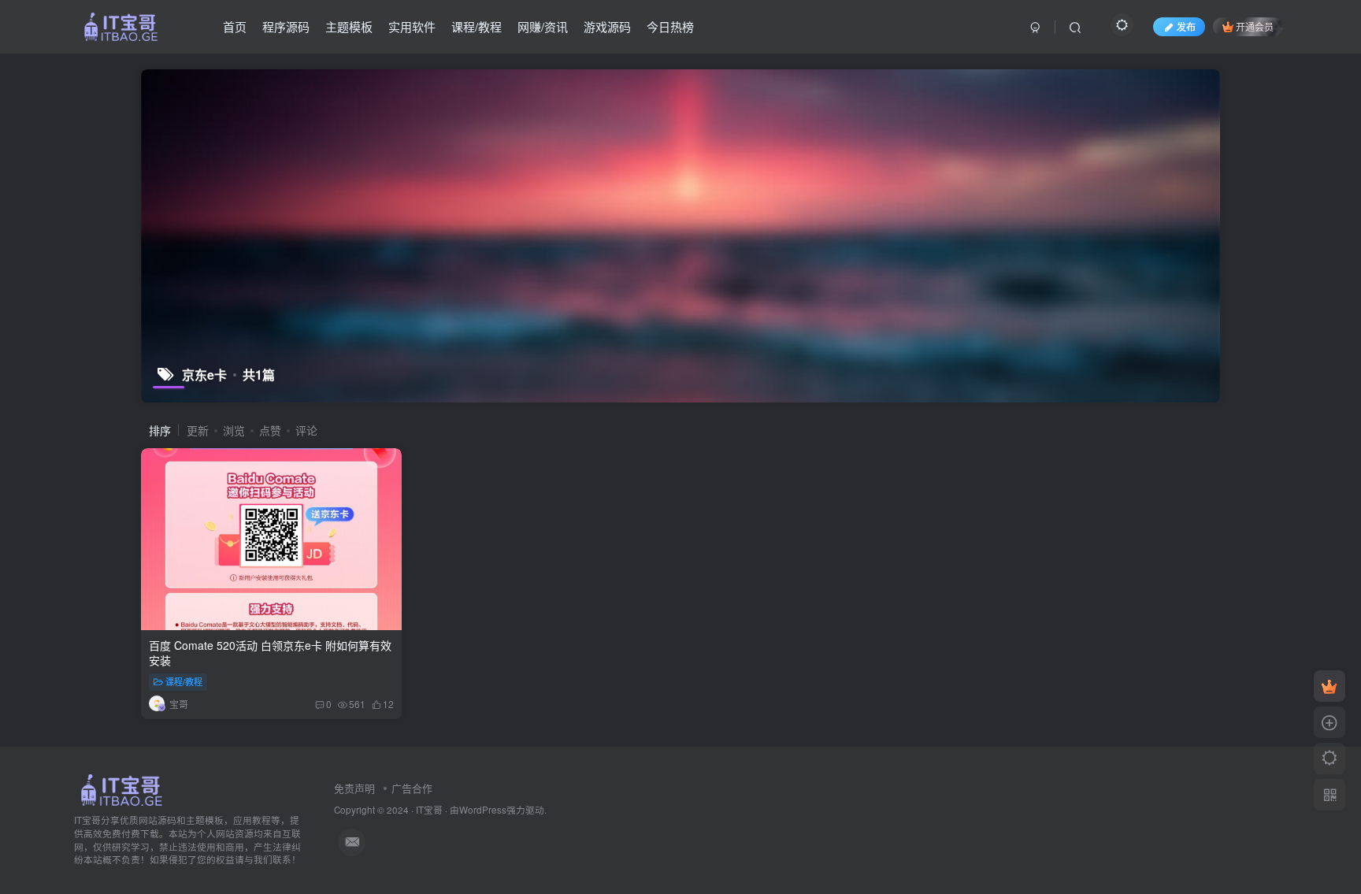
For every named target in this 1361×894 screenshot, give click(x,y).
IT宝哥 (429, 809)
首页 (235, 26)
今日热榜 (670, 26)
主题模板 (349, 26)
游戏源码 (607, 26)
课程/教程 (476, 26)
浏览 (234, 430)
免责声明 (354, 788)
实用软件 (412, 26)
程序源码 (286, 26)
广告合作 (411, 788)
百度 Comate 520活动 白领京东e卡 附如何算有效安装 (270, 653)
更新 (198, 430)
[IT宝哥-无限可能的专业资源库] (123, 788)
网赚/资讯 (542, 26)
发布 (1186, 26)
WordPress (482, 809)
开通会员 (1255, 26)
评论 (306, 430)
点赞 (270, 430)
